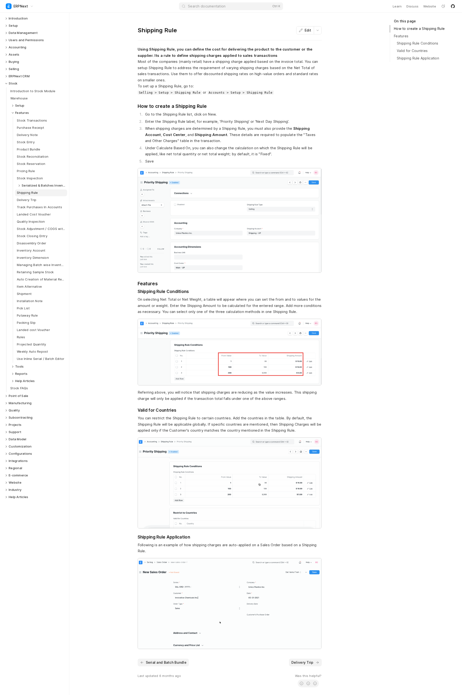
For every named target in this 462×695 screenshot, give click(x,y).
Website (429, 6)
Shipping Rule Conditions (417, 43)
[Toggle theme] (443, 6)
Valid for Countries (412, 51)
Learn (397, 6)
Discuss (412, 6)
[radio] (301, 683)
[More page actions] (317, 30)
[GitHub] (452, 6)
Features (401, 36)
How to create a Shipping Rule (419, 28)
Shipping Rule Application (418, 58)
